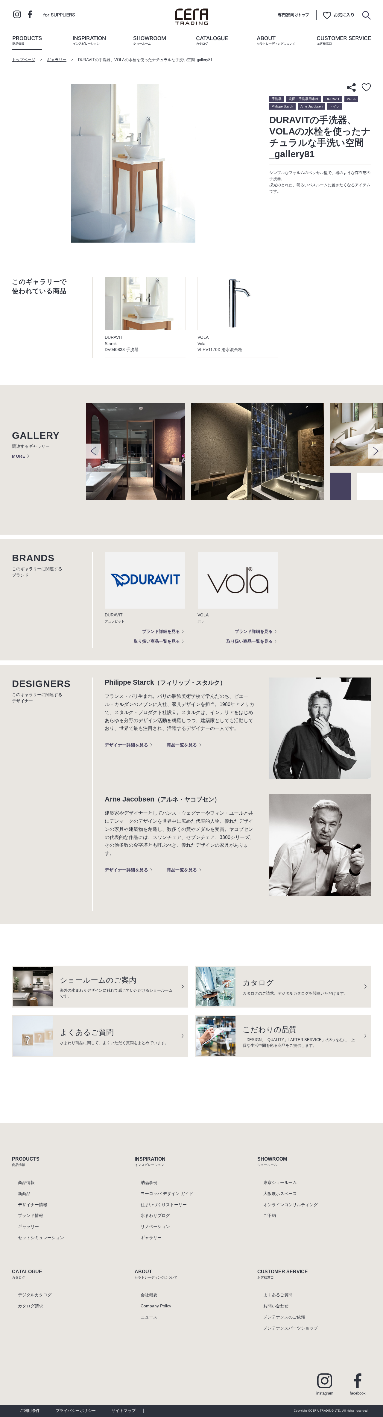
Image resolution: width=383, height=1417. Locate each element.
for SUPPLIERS (59, 14)
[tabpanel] (138, 451)
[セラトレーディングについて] (275, 42)
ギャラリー (56, 60)
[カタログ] (212, 42)
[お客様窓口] (344, 42)
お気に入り (338, 15)
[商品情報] (27, 42)
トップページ (23, 60)
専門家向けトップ (293, 15)
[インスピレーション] (89, 42)
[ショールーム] (149, 42)
